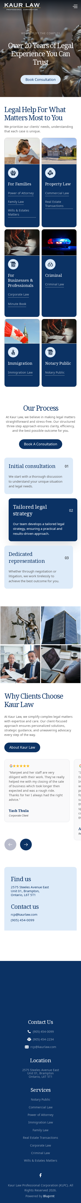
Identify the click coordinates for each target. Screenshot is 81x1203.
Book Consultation (40, 79)
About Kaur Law (22, 747)
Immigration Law (40, 1122)
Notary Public (40, 1099)
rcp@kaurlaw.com (24, 914)
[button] (59, 7)
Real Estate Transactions (40, 1138)
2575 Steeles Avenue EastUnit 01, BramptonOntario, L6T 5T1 (40, 1073)
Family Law (40, 1130)
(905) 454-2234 (43, 1039)
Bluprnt (48, 1196)
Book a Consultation (40, 444)
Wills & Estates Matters (40, 1160)
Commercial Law (40, 1107)
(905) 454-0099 (22, 920)
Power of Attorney (40, 1115)
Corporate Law (40, 1145)
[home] (22, 6)
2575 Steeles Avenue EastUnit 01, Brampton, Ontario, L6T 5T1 (30, 891)
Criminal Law (40, 1153)
